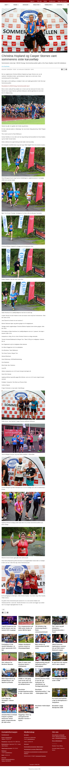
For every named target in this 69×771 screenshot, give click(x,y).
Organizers (43, 756)
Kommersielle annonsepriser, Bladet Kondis (33, 746)
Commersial (38, 756)
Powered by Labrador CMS (34, 769)
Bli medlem (26, 734)
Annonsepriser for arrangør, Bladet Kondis (33, 749)
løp (3, 609)
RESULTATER (36, 4)
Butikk (45, 1)
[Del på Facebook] (62, 69)
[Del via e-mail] (66, 69)
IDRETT (6, 4)
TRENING (15, 4)
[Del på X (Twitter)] (64, 69)
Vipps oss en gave (62, 1)
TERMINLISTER (48, 4)
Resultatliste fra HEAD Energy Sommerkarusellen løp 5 (16, 86)
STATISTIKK (59, 4)
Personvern (54, 743)
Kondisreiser (52, 1)
